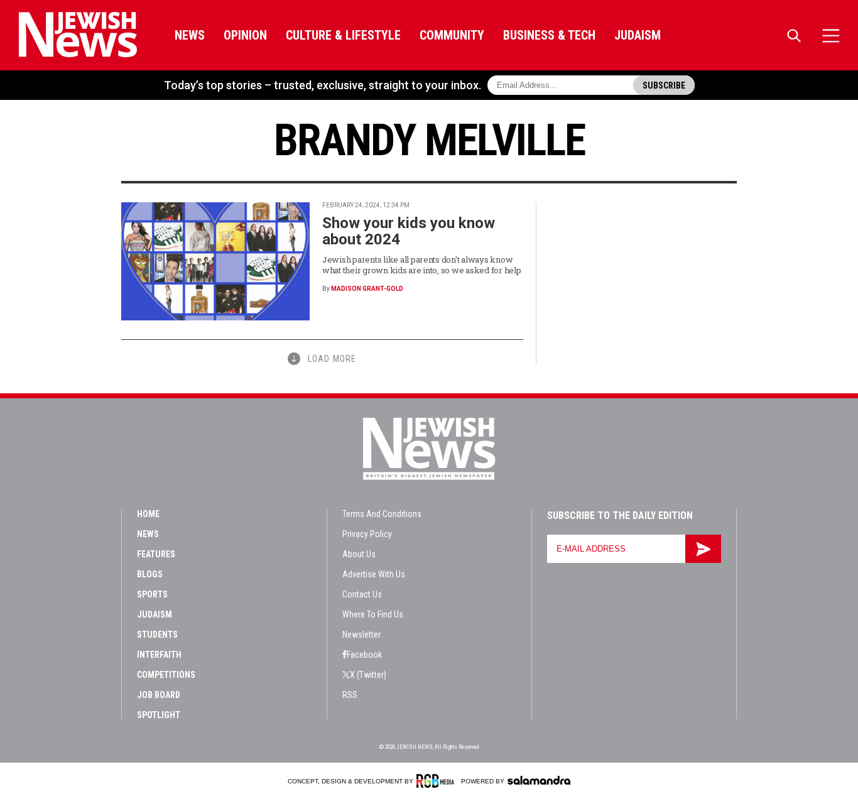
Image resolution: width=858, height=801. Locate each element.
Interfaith (159, 655)
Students (157, 634)
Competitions (166, 675)
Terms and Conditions (381, 514)
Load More (332, 359)
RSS (349, 695)
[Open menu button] (831, 35)
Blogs (150, 574)
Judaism (637, 35)
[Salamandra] (539, 780)
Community (452, 35)
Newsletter (361, 634)
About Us (359, 554)
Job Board (158, 695)
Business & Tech (549, 35)
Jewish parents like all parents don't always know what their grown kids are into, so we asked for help (421, 265)
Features (156, 554)
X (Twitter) (368, 675)
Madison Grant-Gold (367, 288)
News (190, 35)
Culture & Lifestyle (343, 35)
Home (148, 514)
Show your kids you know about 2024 (408, 231)
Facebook (364, 655)
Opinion (245, 35)
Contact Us (362, 594)
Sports (152, 594)
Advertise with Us (373, 574)
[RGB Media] (437, 781)
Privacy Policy (367, 534)
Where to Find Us (372, 614)
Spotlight (158, 715)
